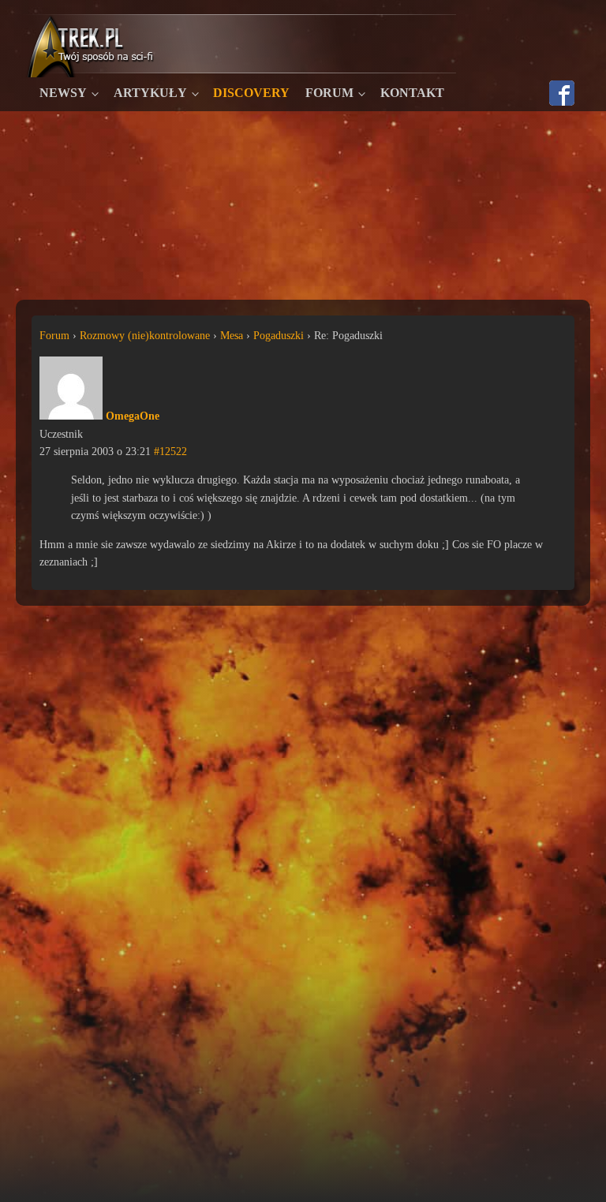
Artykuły (150, 92)
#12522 (170, 451)
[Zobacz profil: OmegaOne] (71, 416)
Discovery (251, 92)
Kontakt (412, 92)
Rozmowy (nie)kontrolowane (145, 336)
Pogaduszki (278, 336)
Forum (329, 92)
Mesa (231, 336)
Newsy (63, 92)
